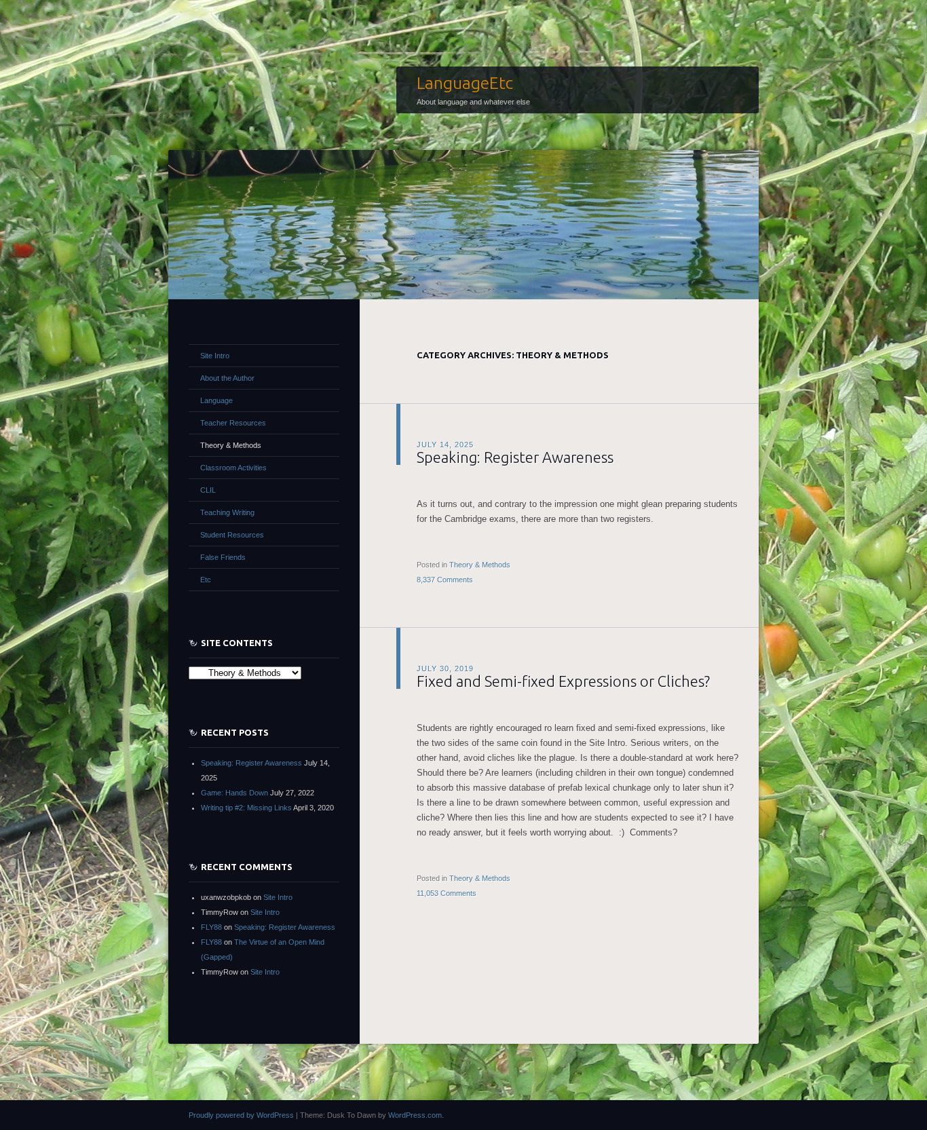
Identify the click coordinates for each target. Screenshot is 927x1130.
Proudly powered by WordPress (241, 1115)
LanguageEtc (465, 82)
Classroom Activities (233, 468)
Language (216, 400)
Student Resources (232, 535)
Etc (205, 580)
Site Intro (214, 356)
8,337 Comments (445, 580)
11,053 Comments (446, 893)
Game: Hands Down (234, 793)
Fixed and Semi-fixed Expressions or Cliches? (563, 681)
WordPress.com (415, 1115)
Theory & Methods (479, 565)
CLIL (208, 490)
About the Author (227, 378)
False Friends (223, 557)
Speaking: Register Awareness (515, 457)
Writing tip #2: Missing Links (246, 808)
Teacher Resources (233, 423)
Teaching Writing (227, 512)
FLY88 (211, 927)
